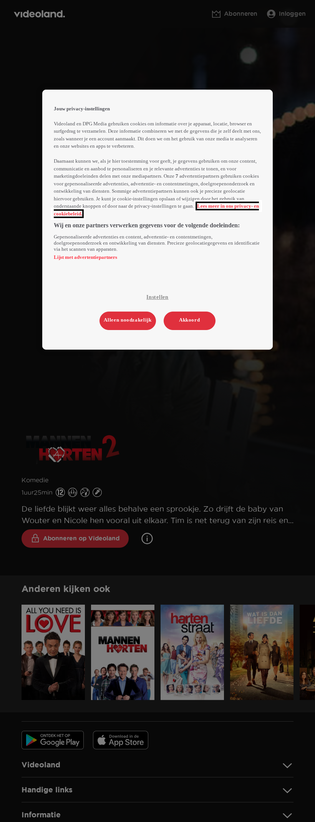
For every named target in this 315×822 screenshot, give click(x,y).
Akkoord (189, 320)
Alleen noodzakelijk (127, 320)
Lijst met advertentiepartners (85, 257)
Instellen (157, 297)
